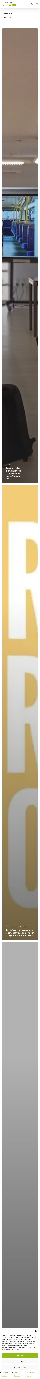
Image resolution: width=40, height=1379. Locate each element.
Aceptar (20, 1355)
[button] (37, 1331)
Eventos (9, 465)
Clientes (9, 927)
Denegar (20, 1361)
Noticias (23, 927)
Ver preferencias (20, 1367)
